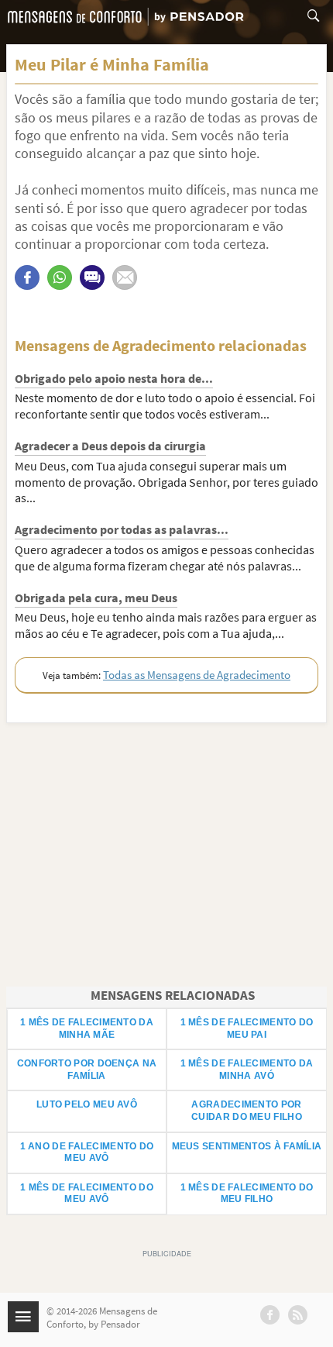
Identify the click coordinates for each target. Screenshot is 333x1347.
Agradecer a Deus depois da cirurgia (110, 445)
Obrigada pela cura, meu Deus (96, 597)
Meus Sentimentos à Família (247, 1146)
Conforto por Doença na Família (87, 1069)
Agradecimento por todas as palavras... (121, 529)
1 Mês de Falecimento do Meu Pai (247, 1028)
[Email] (124, 277)
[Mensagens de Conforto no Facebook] (270, 1315)
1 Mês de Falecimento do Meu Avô (86, 1193)
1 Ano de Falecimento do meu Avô (87, 1152)
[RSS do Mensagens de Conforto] (297, 1315)
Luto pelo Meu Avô (86, 1104)
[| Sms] (92, 277)
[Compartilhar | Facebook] (27, 277)
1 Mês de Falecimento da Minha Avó (247, 1069)
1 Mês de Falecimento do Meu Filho (247, 1193)
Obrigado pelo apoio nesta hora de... (114, 378)
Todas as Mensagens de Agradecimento (196, 674)
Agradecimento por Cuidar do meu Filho (246, 1110)
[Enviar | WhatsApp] (59, 277)
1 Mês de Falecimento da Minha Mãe (86, 1028)
